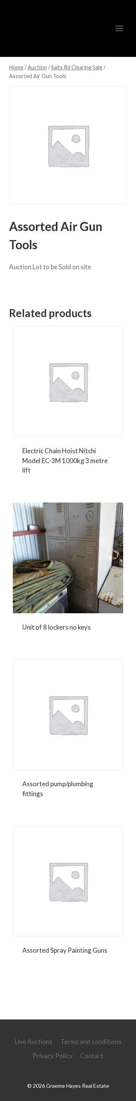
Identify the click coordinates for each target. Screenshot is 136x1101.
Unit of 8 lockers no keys (56, 627)
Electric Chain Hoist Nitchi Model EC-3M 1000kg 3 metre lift (65, 460)
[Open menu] (119, 28)
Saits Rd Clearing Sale (53, 288)
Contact (92, 1056)
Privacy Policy (52, 1056)
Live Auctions (34, 1042)
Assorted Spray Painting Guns (64, 950)
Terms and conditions (90, 1042)
